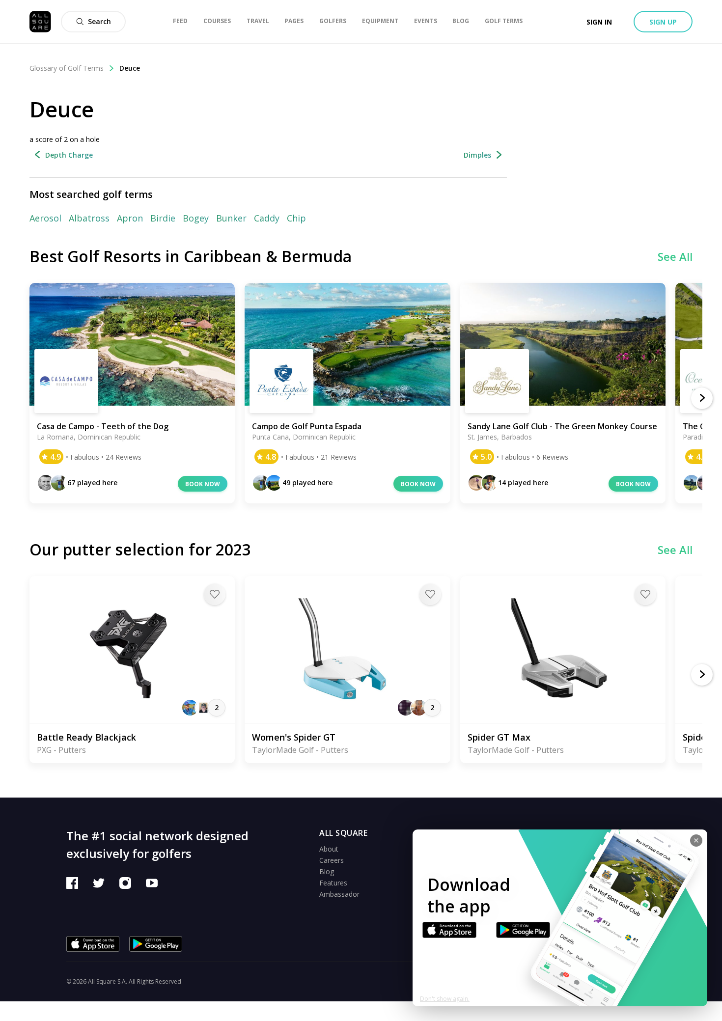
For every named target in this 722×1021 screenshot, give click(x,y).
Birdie (162, 218)
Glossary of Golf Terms (66, 68)
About (328, 849)
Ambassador (339, 894)
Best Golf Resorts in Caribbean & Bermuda (190, 256)
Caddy (266, 218)
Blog (326, 871)
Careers (331, 860)
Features (333, 882)
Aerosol (45, 218)
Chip (296, 218)
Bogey (196, 218)
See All (675, 256)
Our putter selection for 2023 (140, 549)
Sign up (663, 22)
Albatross (89, 218)
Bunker (231, 218)
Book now (202, 484)
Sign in (599, 22)
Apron (130, 218)
